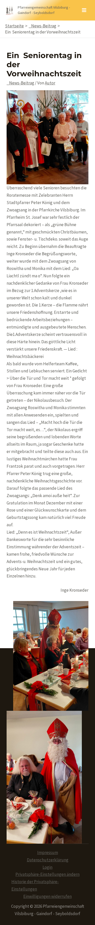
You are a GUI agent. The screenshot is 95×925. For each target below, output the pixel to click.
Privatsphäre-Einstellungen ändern (47, 874)
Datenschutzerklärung (47, 860)
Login (47, 867)
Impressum (47, 852)
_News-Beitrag (20, 83)
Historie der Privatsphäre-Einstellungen (35, 885)
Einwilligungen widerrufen (47, 896)
